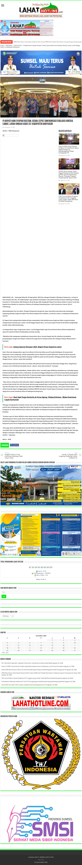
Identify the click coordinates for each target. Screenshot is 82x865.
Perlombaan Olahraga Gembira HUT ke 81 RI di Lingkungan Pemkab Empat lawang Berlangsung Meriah (43, 42)
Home (2, 45)
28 (41, 650)
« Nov (3, 652)
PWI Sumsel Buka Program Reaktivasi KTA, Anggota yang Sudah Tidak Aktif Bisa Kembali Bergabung (68, 198)
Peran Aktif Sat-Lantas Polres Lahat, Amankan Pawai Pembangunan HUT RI (24, 685)
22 (52, 648)
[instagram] (43, 859)
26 (18, 650)
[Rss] (39, 859)
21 (41, 648)
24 (74, 648)
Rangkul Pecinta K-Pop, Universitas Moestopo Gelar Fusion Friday (14, 455)
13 (30, 645)
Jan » (7, 652)
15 (52, 645)
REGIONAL (9, 45)
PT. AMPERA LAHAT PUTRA (46, 857)
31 (74, 650)
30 (63, 650)
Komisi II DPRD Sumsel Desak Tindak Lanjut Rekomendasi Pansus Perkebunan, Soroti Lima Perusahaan (32, 666)
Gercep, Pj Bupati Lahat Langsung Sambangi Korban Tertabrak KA (68, 455)
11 (7, 645)
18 (7, 648)
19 (18, 648)
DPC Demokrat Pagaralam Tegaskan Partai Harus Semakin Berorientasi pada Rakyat (26, 663)
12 (18, 645)
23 (63, 648)
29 (52, 650)
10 (74, 643)
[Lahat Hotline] (41, 9)
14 (41, 645)
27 (30, 650)
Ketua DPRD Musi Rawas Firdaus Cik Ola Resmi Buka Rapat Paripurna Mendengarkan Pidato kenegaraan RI (69, 149)
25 (7, 650)
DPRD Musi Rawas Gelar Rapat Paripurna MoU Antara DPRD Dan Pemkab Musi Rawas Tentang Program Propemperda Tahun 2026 (69, 174)
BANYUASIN (18, 45)
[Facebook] (41, 859)
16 (63, 645)
